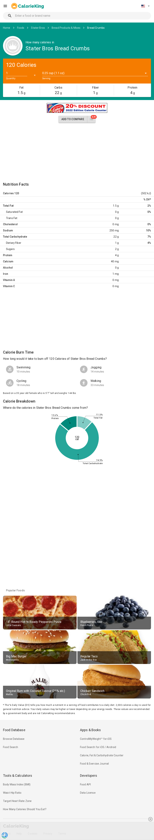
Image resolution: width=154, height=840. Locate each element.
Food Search (10, 747)
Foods (20, 27)
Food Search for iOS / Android (98, 747)
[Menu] (5, 6)
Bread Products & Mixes (66, 27)
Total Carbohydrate (15, 236)
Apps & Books (90, 730)
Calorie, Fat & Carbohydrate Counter (101, 755)
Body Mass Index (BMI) (16, 784)
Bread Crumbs (96, 27)
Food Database (14, 730)
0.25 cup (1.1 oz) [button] (53, 73)
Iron (5, 273)
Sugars (10, 249)
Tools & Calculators (17, 776)
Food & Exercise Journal (94, 763)
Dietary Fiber (13, 242)
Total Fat (8, 205)
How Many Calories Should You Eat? (24, 809)
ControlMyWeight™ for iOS (96, 738)
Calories (8, 193)
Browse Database (13, 738)
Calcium (8, 261)
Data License (88, 792)
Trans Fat (11, 218)
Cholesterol (10, 224)
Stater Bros (38, 27)
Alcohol (8, 267)
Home (6, 27)
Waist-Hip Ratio (12, 792)
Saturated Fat (14, 211)
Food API (85, 784)
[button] (145, 6)
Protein (7, 255)
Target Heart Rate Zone (17, 800)
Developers (88, 776)
